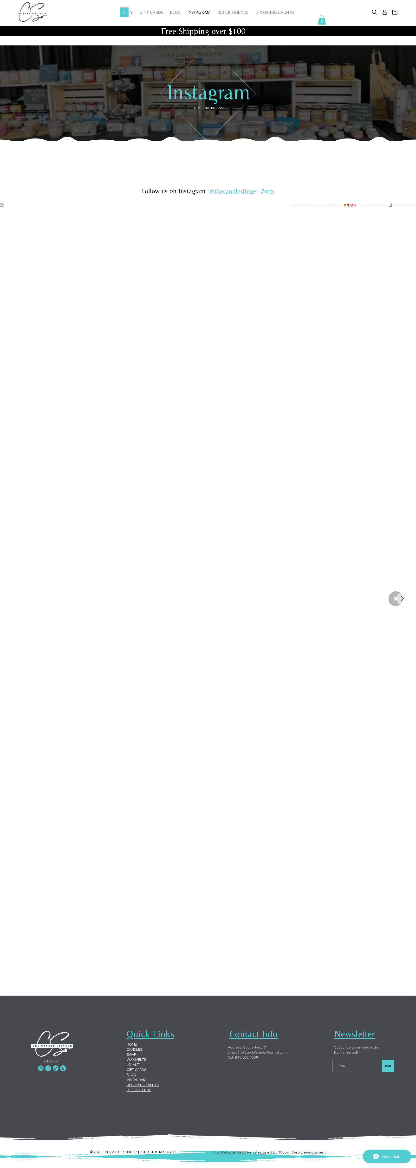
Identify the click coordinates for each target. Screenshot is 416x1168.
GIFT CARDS (137, 1070)
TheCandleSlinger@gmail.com (262, 1052)
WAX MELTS (136, 1059)
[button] (274, 12)
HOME (132, 1044)
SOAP (131, 1054)
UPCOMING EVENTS (143, 1085)
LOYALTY (134, 1064)
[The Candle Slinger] (41, 1068)
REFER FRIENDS (139, 1090)
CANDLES (135, 1049)
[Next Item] (402, 599)
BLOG (131, 1075)
